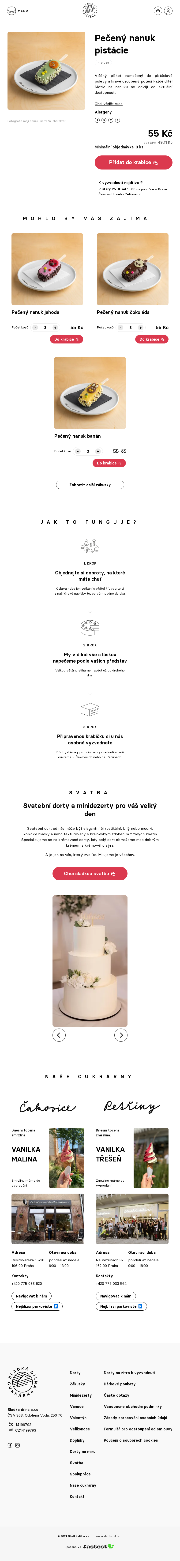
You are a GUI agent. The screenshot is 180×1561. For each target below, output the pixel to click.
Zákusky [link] (77, 1384)
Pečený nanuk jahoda (35, 312)
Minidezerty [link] (81, 1395)
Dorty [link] (75, 1372)
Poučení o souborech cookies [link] (131, 1440)
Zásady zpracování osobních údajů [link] (135, 1417)
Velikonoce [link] (80, 1429)
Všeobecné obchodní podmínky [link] (133, 1406)
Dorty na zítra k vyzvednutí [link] (129, 1372)
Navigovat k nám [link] (31, 1296)
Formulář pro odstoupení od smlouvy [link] (138, 1429)
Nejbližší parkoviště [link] (34, 1306)
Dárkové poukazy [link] (120, 1384)
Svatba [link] (76, 1462)
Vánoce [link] (77, 1406)
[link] (158, 11)
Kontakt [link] (77, 1496)
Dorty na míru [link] (82, 1451)
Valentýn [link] (78, 1417)
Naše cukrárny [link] (83, 1485)
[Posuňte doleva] (59, 1035)
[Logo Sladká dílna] (90, 11)
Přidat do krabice (130, 162)
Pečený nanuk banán (77, 436)
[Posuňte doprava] (121, 1035)
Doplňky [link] (77, 1440)
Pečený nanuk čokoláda (123, 312)
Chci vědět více (109, 103)
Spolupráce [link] (80, 1474)
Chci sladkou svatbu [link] (86, 873)
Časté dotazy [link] (116, 1395)
